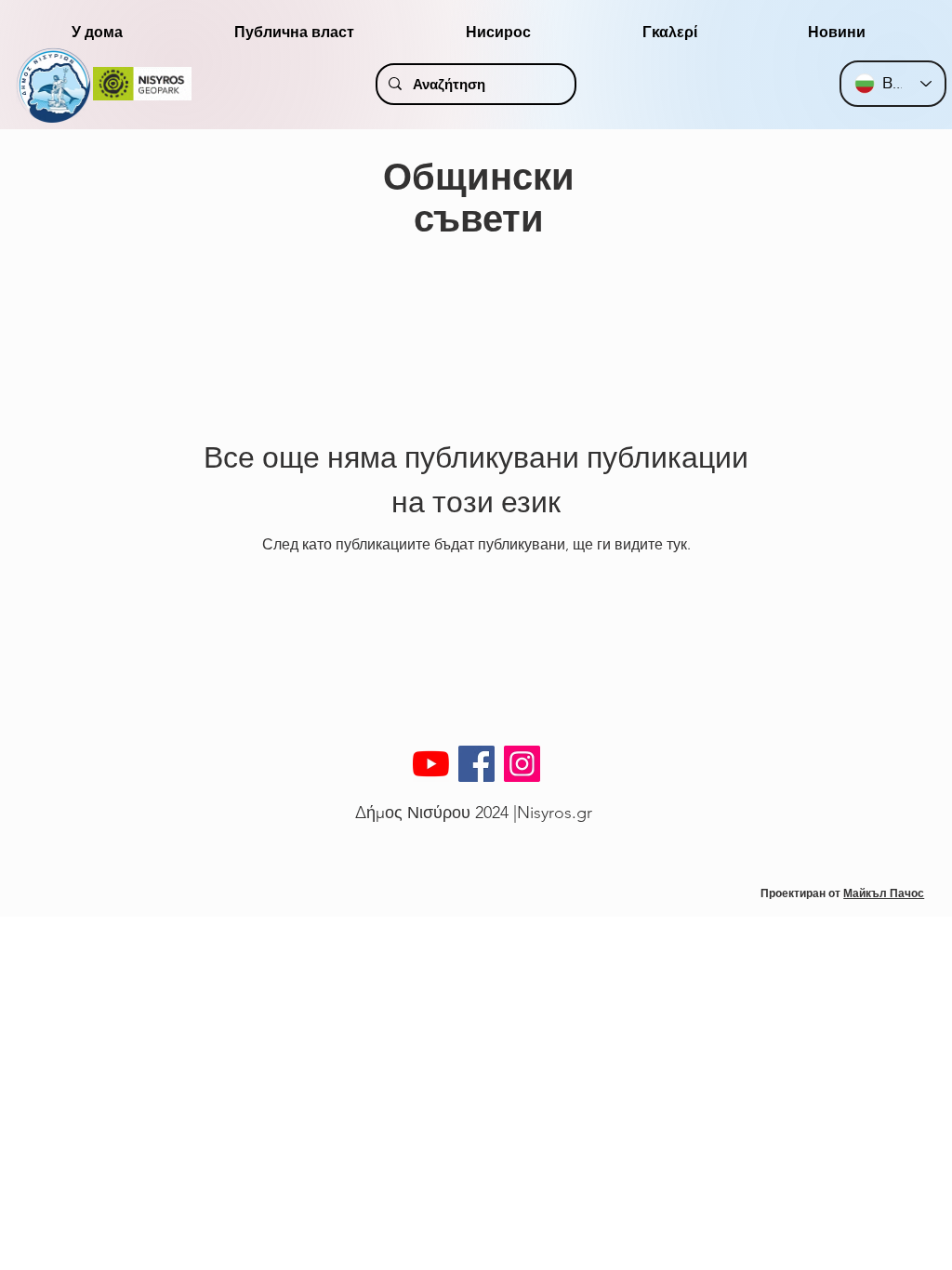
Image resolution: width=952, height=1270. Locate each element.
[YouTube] (431, 764)
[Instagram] (522, 764)
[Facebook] (476, 764)
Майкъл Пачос (883, 893)
